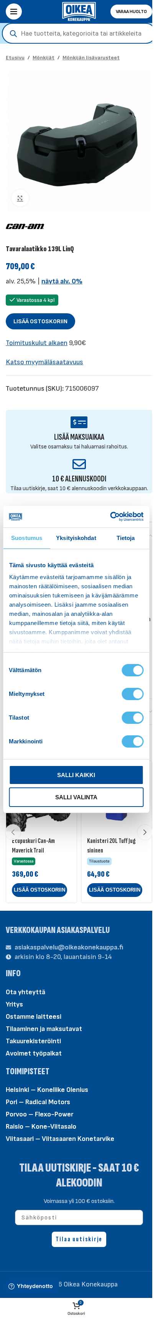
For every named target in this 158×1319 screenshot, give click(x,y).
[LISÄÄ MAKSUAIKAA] (79, 422)
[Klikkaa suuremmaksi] (20, 198)
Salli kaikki (76, 775)
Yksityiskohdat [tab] (76, 538)
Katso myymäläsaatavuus (44, 362)
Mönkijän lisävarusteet (91, 57)
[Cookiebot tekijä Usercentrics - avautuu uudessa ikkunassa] (109, 517)
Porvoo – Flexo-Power (39, 1114)
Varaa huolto (131, 12)
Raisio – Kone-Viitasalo (41, 1127)
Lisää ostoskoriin (40, 321)
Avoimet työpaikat (34, 1053)
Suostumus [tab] (26, 538)
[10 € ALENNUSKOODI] (79, 464)
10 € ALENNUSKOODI (79, 479)
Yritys (14, 1004)
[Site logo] (79, 11)
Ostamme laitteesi (33, 1017)
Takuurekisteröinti (33, 1041)
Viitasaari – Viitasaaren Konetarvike (60, 1139)
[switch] (132, 693)
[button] (39, 890)
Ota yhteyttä (25, 992)
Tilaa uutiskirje (79, 1239)
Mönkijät (43, 57)
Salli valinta (76, 797)
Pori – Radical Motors (38, 1102)
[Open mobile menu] (14, 11)
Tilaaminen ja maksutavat (44, 1029)
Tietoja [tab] (126, 538)
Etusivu (15, 57)
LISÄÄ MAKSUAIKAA (79, 437)
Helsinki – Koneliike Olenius (47, 1090)
